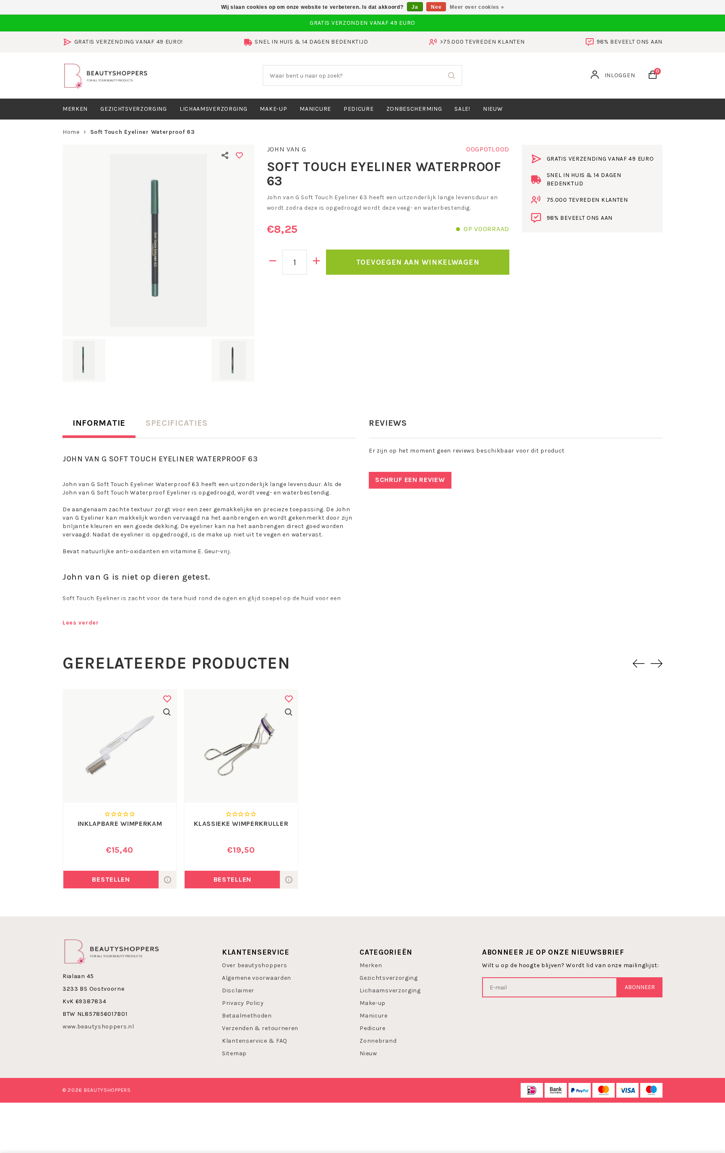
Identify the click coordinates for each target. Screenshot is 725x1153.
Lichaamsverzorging (214, 108)
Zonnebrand (378, 1040)
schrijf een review (410, 480)
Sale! (462, 108)
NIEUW (493, 108)
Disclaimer (238, 990)
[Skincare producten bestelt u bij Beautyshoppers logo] (112, 951)
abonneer (640, 987)
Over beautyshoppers (254, 965)
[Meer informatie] (167, 879)
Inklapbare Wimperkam (120, 824)
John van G (286, 149)
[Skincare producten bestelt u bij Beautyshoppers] (106, 74)
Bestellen (111, 879)
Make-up (273, 108)
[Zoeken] (451, 75)
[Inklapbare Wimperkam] (119, 746)
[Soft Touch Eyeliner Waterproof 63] (158, 240)
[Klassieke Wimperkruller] (241, 746)
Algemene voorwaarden (256, 977)
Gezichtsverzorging (133, 108)
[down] (272, 262)
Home (71, 131)
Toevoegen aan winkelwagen (418, 262)
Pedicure (359, 108)
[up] (316, 262)
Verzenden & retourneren (260, 1028)
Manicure (315, 108)
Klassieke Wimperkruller (241, 824)
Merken (75, 108)
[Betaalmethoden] (532, 1090)
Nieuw (368, 1053)
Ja (415, 7)
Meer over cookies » (477, 7)
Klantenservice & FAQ (254, 1040)
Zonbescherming (414, 108)
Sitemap (234, 1053)
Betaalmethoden (247, 1015)
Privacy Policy (243, 1003)
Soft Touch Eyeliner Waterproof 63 (142, 131)
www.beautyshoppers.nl (98, 1026)
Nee (436, 7)
